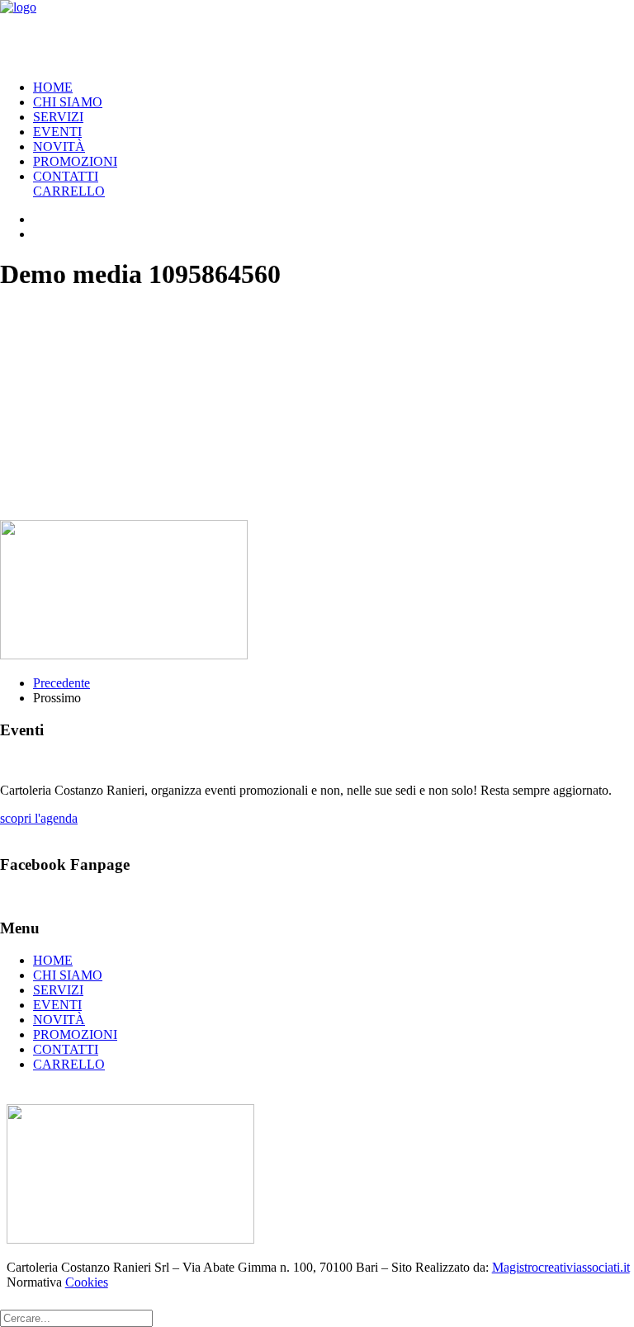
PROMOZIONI (75, 161)
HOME (53, 87)
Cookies (86, 1282)
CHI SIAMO (67, 102)
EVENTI (57, 132)
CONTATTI (65, 176)
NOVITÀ (59, 146)
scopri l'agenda (39, 818)
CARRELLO (69, 191)
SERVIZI (58, 117)
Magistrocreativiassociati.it (561, 1267)
